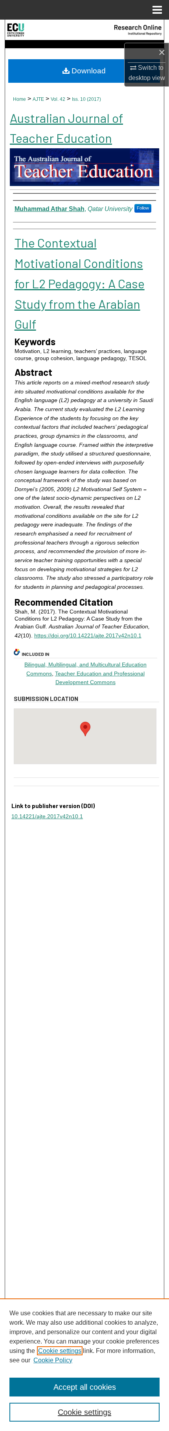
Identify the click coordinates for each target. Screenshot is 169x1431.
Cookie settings (59, 1350)
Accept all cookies (84, 1387)
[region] (84, 1364)
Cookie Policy (52, 1360)
